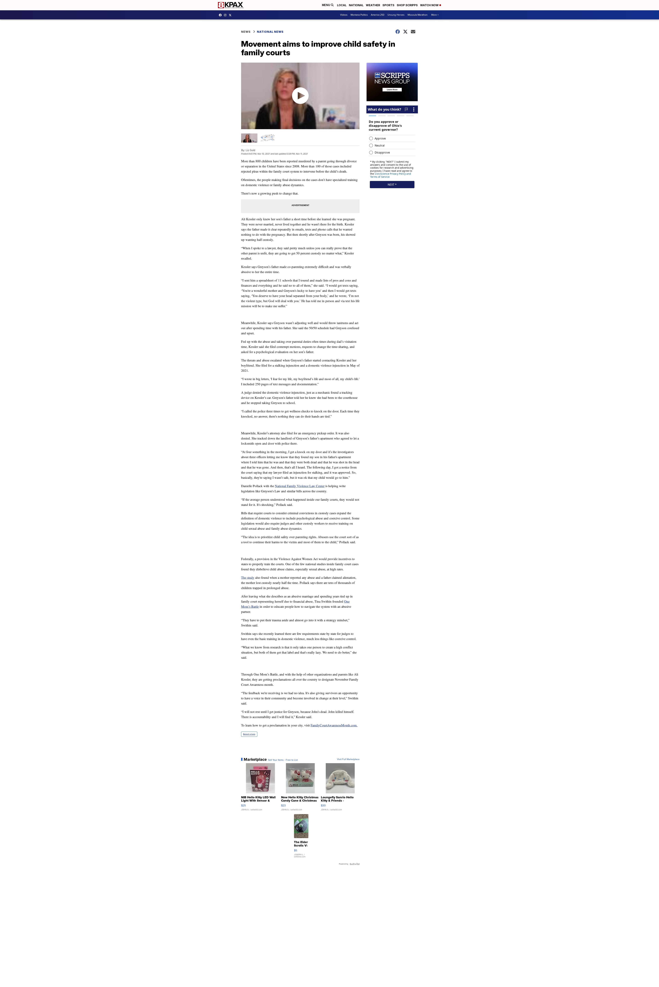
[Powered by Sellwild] (355, 864)
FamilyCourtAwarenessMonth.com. (334, 725)
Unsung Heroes (396, 15)
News (246, 31)
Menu (326, 5)
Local (341, 5)
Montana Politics (359, 15)
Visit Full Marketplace (348, 759)
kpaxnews (231, 15)
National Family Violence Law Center (300, 486)
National (356, 5)
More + (435, 15)
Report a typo (249, 734)
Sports (388, 5)
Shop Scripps (407, 5)
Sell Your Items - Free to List (283, 760)
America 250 (377, 15)
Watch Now (429, 5)
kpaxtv (221, 15)
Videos (344, 15)
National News (270, 31)
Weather (373, 5)
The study (247, 577)
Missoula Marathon (417, 15)
